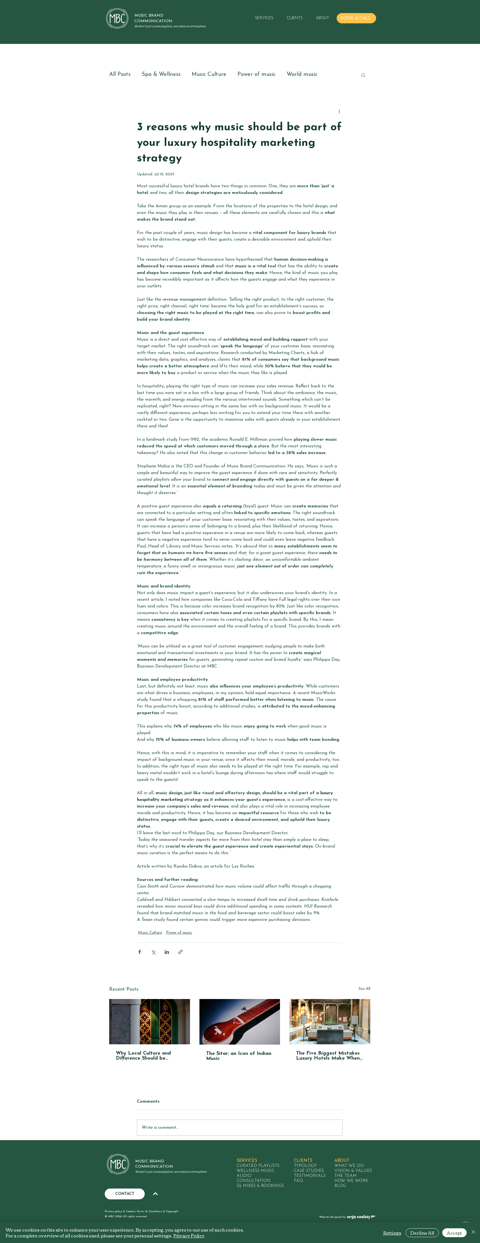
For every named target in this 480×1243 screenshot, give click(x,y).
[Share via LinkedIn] (166, 952)
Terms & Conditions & (151, 1211)
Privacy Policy (188, 1235)
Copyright (172, 1211)
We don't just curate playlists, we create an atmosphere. (170, 26)
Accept (454, 1233)
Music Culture (209, 74)
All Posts (120, 74)
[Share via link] (180, 952)
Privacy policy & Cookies (120, 1211)
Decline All (422, 1233)
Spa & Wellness (161, 74)
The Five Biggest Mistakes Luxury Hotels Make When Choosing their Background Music (328, 1056)
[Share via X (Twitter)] (153, 952)
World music (302, 74)
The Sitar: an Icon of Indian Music (238, 1056)
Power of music (257, 74)
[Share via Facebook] (139, 952)
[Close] (473, 1233)
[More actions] (339, 111)
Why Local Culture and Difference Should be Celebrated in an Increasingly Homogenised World (147, 1056)
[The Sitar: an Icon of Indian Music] (239, 1022)
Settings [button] (392, 1233)
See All (364, 989)
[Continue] (155, 1193)
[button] (262, 18)
